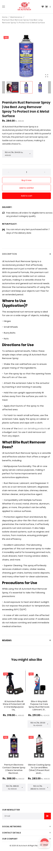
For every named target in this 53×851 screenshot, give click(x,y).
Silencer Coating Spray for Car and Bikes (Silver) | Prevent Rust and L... (39, 768)
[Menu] (3, 7)
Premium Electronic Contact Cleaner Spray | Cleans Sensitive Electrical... (13, 768)
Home (4, 17)
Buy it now (27, 180)
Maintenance (16, 17)
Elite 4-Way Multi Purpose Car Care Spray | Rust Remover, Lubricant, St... (39, 705)
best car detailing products (32, 428)
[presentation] (3, 87)
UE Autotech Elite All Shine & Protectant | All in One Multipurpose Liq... (14, 705)
